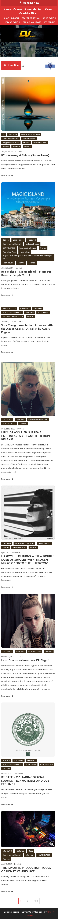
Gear (30, 851)
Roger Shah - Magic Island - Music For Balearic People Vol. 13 (27, 257)
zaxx (49, 9)
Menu (9, 53)
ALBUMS (6, 760)
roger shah (25, 252)
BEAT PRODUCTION (31, 18)
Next (36, 901)
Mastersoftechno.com (13, 316)
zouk (8, 9)
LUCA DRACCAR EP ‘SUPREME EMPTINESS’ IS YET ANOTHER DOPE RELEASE (26, 436)
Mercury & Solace (10, 138)
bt (3, 134)
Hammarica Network (30, 134)
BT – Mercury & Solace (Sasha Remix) (25, 155)
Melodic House (32, 244)
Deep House (18, 240)
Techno (16, 146)
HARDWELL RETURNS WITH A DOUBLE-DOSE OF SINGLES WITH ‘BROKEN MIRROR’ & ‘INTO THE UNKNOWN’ (28, 560)
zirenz (18, 9)
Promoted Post (39, 142)
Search (49, 52)
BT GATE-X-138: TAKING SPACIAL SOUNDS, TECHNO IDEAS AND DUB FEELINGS (25, 781)
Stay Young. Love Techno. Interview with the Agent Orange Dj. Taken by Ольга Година (27, 329)
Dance (6, 240)
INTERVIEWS (43, 312)
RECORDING (49, 22)
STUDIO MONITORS (32, 22)
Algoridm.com (9, 308)
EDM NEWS (24, 308)
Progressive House (11, 142)
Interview (30, 312)
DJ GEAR (15, 18)
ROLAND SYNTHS (12, 22)
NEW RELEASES (29, 138)
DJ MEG (18, 151)
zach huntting (29, 13)
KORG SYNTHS (49, 18)
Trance (27, 146)
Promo (26, 142)
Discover (6, 175)
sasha (6, 146)
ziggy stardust (34, 9)
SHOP (6, 18)
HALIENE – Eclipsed (13, 66)
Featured (13, 134)
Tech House (8, 263)
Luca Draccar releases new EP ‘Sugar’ (25, 660)
